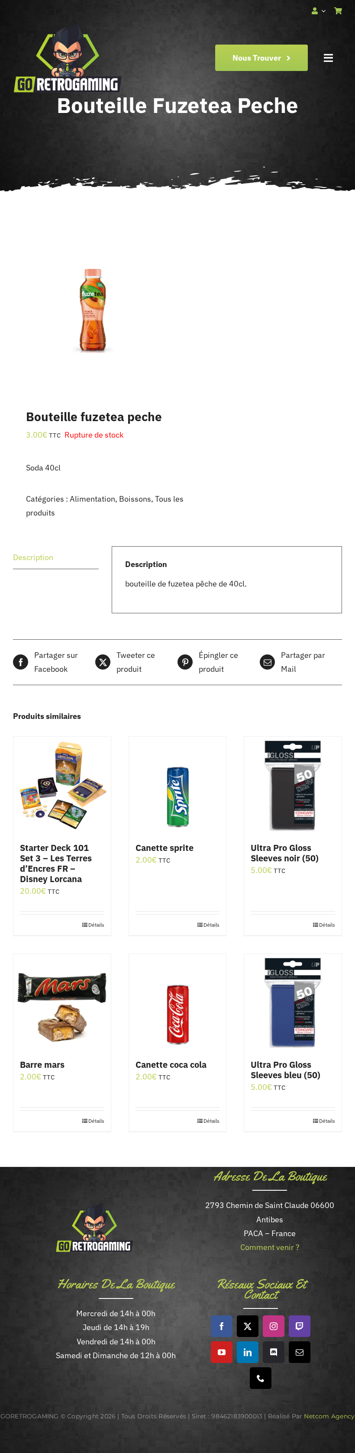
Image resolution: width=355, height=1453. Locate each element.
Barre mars (42, 1064)
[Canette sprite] (177, 785)
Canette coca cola (171, 1064)
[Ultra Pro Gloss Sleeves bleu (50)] (293, 1002)
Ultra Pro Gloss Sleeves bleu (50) (285, 1070)
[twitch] (299, 1326)
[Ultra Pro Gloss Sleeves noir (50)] (293, 785)
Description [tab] (33, 557)
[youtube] (221, 1352)
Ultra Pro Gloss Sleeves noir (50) (285, 853)
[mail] (299, 1352)
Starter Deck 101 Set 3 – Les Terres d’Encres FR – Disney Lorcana (56, 863)
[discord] (273, 1352)
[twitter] (247, 1326)
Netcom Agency (329, 1416)
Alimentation (92, 499)
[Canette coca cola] (177, 1002)
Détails (96, 924)
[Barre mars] (62, 1002)
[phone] (260, 1378)
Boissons (135, 499)
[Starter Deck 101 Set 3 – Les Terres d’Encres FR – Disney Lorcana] (62, 785)
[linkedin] (247, 1352)
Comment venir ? (270, 1247)
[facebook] (221, 1326)
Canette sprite (165, 848)
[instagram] (273, 1326)
